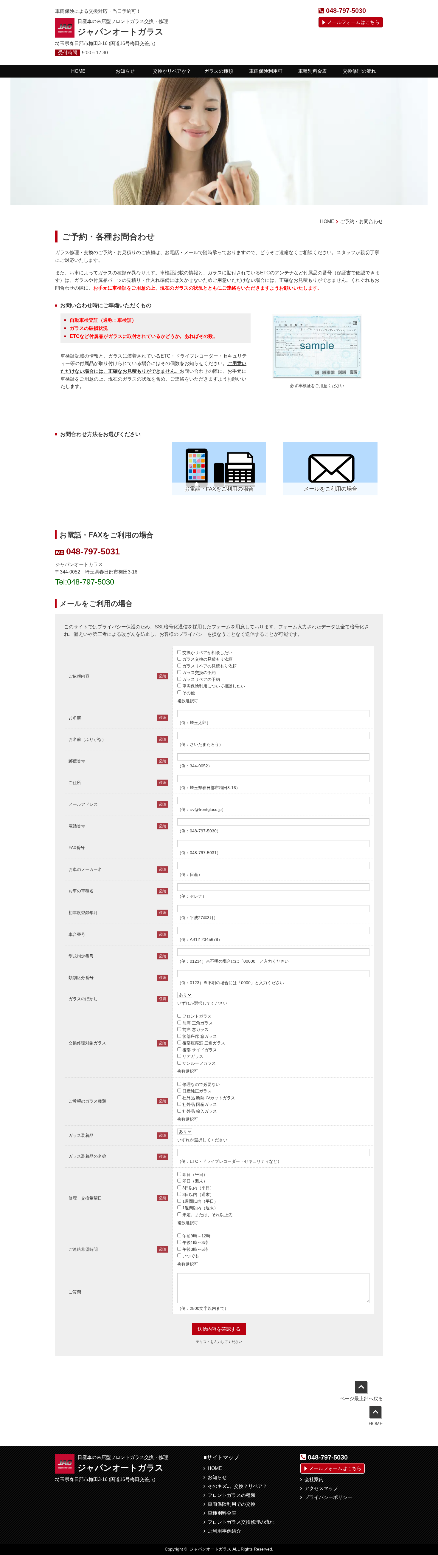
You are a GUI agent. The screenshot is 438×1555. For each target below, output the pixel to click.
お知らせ (217, 1477)
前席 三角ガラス (197, 1023)
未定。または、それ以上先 (207, 1214)
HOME (215, 1468)
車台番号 (77, 934)
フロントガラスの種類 (231, 1495)
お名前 (75, 717)
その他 (188, 692)
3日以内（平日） (198, 1187)
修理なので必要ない (201, 1084)
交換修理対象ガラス (87, 1043)
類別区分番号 (81, 977)
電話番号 (77, 825)
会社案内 (314, 1479)
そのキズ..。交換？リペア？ (237, 1486)
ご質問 (75, 1292)
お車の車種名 (81, 890)
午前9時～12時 (196, 1236)
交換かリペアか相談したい (207, 652)
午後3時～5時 (195, 1249)
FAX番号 (77, 847)
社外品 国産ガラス (199, 1104)
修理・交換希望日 (85, 1198)
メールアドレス (83, 804)
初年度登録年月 (83, 912)
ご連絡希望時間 (83, 1249)
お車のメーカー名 (85, 869)
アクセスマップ (321, 1488)
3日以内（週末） (198, 1194)
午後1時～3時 (195, 1242)
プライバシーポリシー (328, 1497)
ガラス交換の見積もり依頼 (207, 659)
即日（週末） (194, 1181)
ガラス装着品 (81, 1135)
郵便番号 (77, 760)
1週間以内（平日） (200, 1201)
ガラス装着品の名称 (87, 1156)
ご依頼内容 (79, 676)
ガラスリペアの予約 (201, 679)
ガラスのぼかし (83, 998)
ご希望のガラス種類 (87, 1101)
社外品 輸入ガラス (199, 1111)
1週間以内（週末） (200, 1207)
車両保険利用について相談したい (213, 686)
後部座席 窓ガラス (199, 1036)
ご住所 (75, 782)
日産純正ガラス (197, 1091)
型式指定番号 (81, 956)
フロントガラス (197, 1016)
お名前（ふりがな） (87, 739)
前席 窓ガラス (195, 1029)
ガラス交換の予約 (199, 672)
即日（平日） (194, 1174)
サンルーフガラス (199, 1063)
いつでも (190, 1255)
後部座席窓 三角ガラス (203, 1043)
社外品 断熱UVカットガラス (208, 1097)
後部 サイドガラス (199, 1049)
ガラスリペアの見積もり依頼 (209, 666)
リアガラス (192, 1056)
